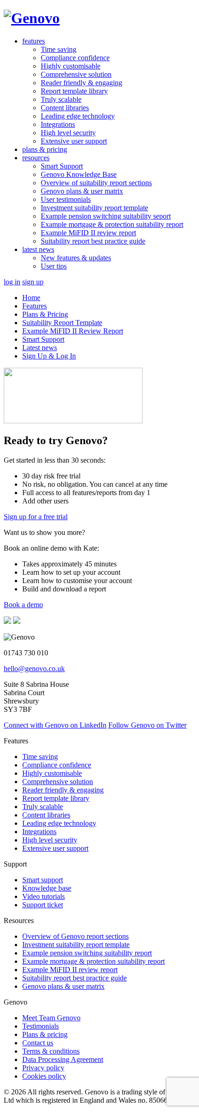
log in (12, 282)
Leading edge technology (78, 116)
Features (34, 306)
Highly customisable (70, 66)
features (33, 41)
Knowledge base (46, 888)
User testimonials (66, 199)
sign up (33, 282)
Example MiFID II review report (88, 233)
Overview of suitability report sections (96, 183)
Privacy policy (43, 1068)
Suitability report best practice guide (93, 241)
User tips (54, 266)
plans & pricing (44, 149)
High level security (68, 133)
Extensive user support (74, 141)
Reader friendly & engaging (81, 83)
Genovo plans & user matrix (82, 191)
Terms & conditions (51, 1051)
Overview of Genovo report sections (75, 936)
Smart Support (62, 166)
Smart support (42, 880)
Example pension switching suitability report (87, 953)
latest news (38, 249)
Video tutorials (43, 896)
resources (36, 158)
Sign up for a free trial (36, 517)
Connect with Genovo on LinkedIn (55, 725)
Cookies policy (44, 1076)
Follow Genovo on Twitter (147, 725)
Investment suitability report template (94, 208)
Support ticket (42, 905)
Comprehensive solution (76, 74)
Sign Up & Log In (49, 356)
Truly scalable (61, 99)
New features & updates (76, 258)
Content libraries (65, 108)
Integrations (58, 124)
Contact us (37, 1043)
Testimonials (40, 1026)
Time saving (58, 49)
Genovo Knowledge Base (79, 174)
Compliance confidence (75, 58)
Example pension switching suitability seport (106, 216)
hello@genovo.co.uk (34, 668)
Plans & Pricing (45, 314)
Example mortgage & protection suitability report (112, 224)
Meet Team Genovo (51, 1018)
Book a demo (23, 605)
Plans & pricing (45, 1034)
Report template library (74, 91)
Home (31, 298)
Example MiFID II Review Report (72, 331)
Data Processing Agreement (62, 1059)
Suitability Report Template (62, 323)
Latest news (39, 348)
